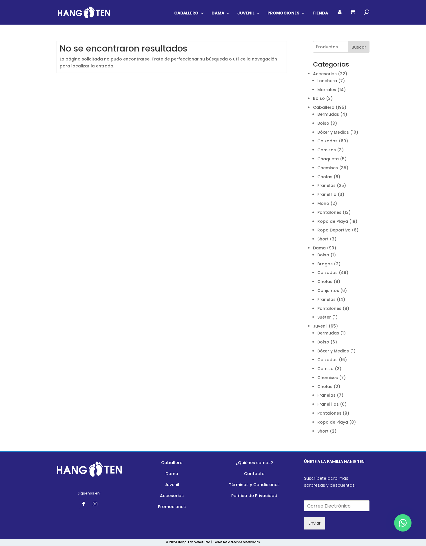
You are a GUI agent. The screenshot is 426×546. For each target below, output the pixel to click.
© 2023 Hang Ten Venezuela (188, 542)
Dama (218, 13)
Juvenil (245, 13)
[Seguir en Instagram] (95, 504)
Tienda (320, 13)
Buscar (359, 47)
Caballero (186, 13)
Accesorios (172, 496)
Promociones (283, 13)
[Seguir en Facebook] (83, 504)
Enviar (315, 523)
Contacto (254, 474)
